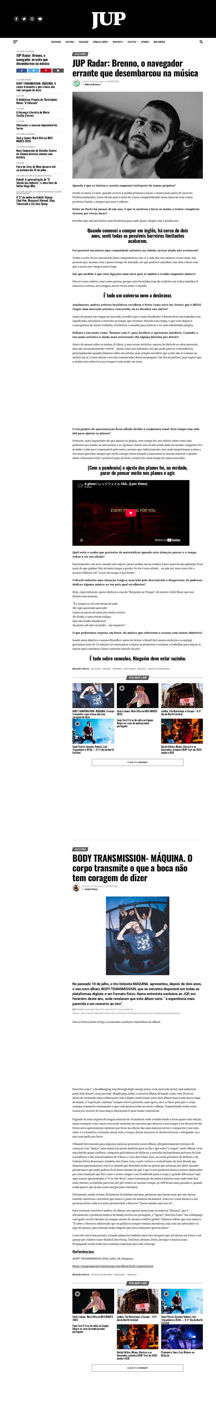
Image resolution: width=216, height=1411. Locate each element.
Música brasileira (159, 669)
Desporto (117, 41)
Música (143, 669)
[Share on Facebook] (21, 71)
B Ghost (96, 669)
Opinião (145, 41)
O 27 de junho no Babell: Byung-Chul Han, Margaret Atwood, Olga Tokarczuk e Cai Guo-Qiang (35, 200)
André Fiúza (91, 889)
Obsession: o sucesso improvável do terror (36, 126)
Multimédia (159, 41)
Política (132, 41)
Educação (83, 41)
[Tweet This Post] (34, 71)
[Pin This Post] (45, 71)
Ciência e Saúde (100, 41)
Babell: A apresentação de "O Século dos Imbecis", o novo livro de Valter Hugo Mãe (36, 183)
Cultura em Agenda (25, 147)
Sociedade (56, 41)
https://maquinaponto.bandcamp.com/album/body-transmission (112, 1266)
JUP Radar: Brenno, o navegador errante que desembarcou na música (32, 59)
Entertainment (23, 194)
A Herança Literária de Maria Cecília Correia (32, 114)
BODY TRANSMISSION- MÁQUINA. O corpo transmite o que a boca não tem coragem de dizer (36, 87)
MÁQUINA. (120, 1275)
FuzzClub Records (102, 1275)
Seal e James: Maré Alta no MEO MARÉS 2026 (34, 139)
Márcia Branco (93, 84)
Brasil (107, 669)
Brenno (118, 669)
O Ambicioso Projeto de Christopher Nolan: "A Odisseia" (36, 101)
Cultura (69, 41)
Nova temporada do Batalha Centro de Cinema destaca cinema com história (36, 154)
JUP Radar (29, 51)
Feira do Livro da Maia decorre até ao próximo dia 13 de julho (36, 168)
